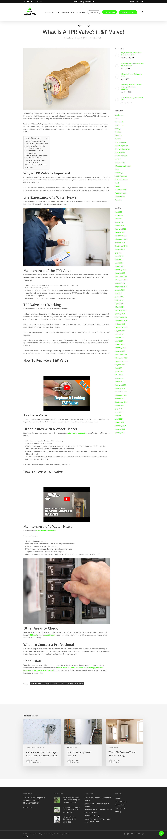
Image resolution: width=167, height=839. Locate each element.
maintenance (47, 683)
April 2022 (119, 378)
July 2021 (118, 409)
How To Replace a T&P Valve (35, 151)
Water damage (120, 193)
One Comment (95, 38)
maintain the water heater (46, 531)
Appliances (119, 115)
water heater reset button (77, 433)
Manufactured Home (122, 166)
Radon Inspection (121, 179)
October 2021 (120, 399)
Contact (118, 798)
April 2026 (119, 222)
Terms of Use (120, 808)
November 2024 (121, 280)
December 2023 (121, 317)
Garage (118, 139)
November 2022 (121, 358)
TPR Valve (70, 683)
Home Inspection (121, 146)
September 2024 (121, 287)
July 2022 (118, 368)
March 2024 (119, 307)
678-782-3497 (31, 803)
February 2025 (120, 270)
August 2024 (119, 290)
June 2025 (119, 256)
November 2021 (121, 395)
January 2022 (120, 388)
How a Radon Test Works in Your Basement (97, 805)
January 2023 (120, 351)
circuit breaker (49, 635)
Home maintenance (122, 149)
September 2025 (121, 246)
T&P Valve (62, 683)
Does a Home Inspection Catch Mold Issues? (98, 799)
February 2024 (120, 310)
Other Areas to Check (33, 162)
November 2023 (121, 321)
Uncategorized (120, 190)
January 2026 (120, 232)
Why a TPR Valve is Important (35, 141)
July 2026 (118, 212)
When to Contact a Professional (36, 165)
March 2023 (119, 344)
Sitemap (118, 812)
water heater (79, 683)
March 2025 (119, 266)
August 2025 (119, 249)
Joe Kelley (70, 38)
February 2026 (120, 229)
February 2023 (120, 348)
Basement (119, 122)
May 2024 (118, 300)
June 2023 (119, 334)
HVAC (117, 159)
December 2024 (121, 276)
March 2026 (119, 226)
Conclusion (29, 167)
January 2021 (120, 429)
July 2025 (118, 253)
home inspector (36, 683)
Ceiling (117, 129)
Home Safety (120, 152)
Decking (118, 132)
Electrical (118, 135)
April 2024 (119, 304)
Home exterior (120, 142)
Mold (117, 169)
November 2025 (121, 239)
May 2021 (118, 416)
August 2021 (119, 405)
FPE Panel (33, 635)
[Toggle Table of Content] (46, 138)
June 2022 (119, 371)
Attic (117, 118)
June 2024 (119, 297)
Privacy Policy (120, 805)
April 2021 (119, 419)
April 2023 (119, 341)
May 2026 (118, 219)
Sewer (117, 186)
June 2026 (119, 215)
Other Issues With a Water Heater (37, 155)
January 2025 (120, 273)
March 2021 (119, 422)
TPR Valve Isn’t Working (33, 148)
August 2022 (119, 365)
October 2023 (120, 324)
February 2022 (120, 385)
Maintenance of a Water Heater (36, 160)
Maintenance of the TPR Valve (35, 146)
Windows (118, 200)
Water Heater (84, 25)
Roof (117, 183)
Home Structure (121, 156)
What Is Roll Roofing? (92, 816)
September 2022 (121, 361)
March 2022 (119, 382)
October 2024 (120, 283)
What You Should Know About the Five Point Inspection (98, 811)
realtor (55, 683)
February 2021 (120, 426)
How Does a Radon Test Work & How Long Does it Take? (98, 820)
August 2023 (119, 331)
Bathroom (119, 125)
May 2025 (118, 259)
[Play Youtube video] (66, 387)
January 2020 (120, 432)
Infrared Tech (120, 162)
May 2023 (118, 337)
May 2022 (118, 375)
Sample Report (120, 801)
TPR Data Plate (31, 153)
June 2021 (119, 412)
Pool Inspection (121, 176)
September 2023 (121, 327)
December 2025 (121, 236)
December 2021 (121, 392)
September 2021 (121, 402)
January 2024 (120, 314)
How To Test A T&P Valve (34, 158)
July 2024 (118, 293)
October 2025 (120, 242)
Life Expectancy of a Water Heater (37, 144)
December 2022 (121, 354)
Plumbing (118, 173)
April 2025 (119, 263)
